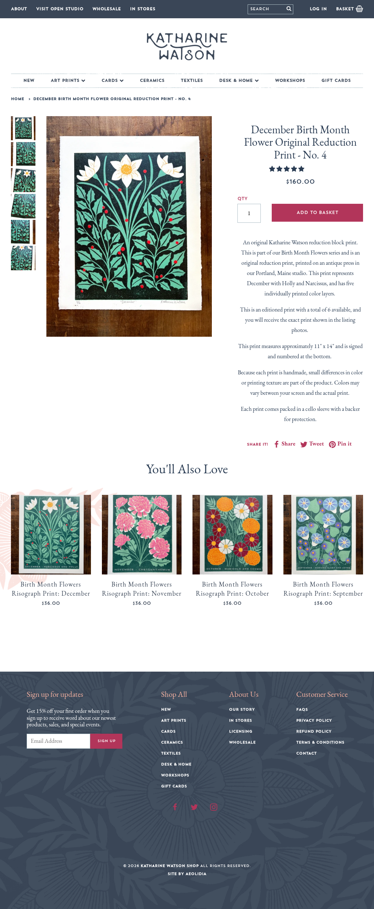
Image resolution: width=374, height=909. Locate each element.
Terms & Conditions (320, 742)
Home (17, 99)
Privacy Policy (314, 720)
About (19, 9)
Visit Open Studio (59, 9)
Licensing (240, 731)
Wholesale (106, 9)
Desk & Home (236, 81)
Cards (110, 81)
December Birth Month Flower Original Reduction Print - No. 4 (112, 99)
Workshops (290, 81)
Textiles (192, 81)
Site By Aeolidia (187, 874)
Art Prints (65, 81)
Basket (346, 9)
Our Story (242, 709)
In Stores (142, 9)
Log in (318, 9)
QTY (242, 198)
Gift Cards (336, 81)
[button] (287, 169)
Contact (306, 753)
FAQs (302, 709)
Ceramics (152, 81)
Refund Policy (314, 731)
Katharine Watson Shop (170, 866)
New (28, 81)
